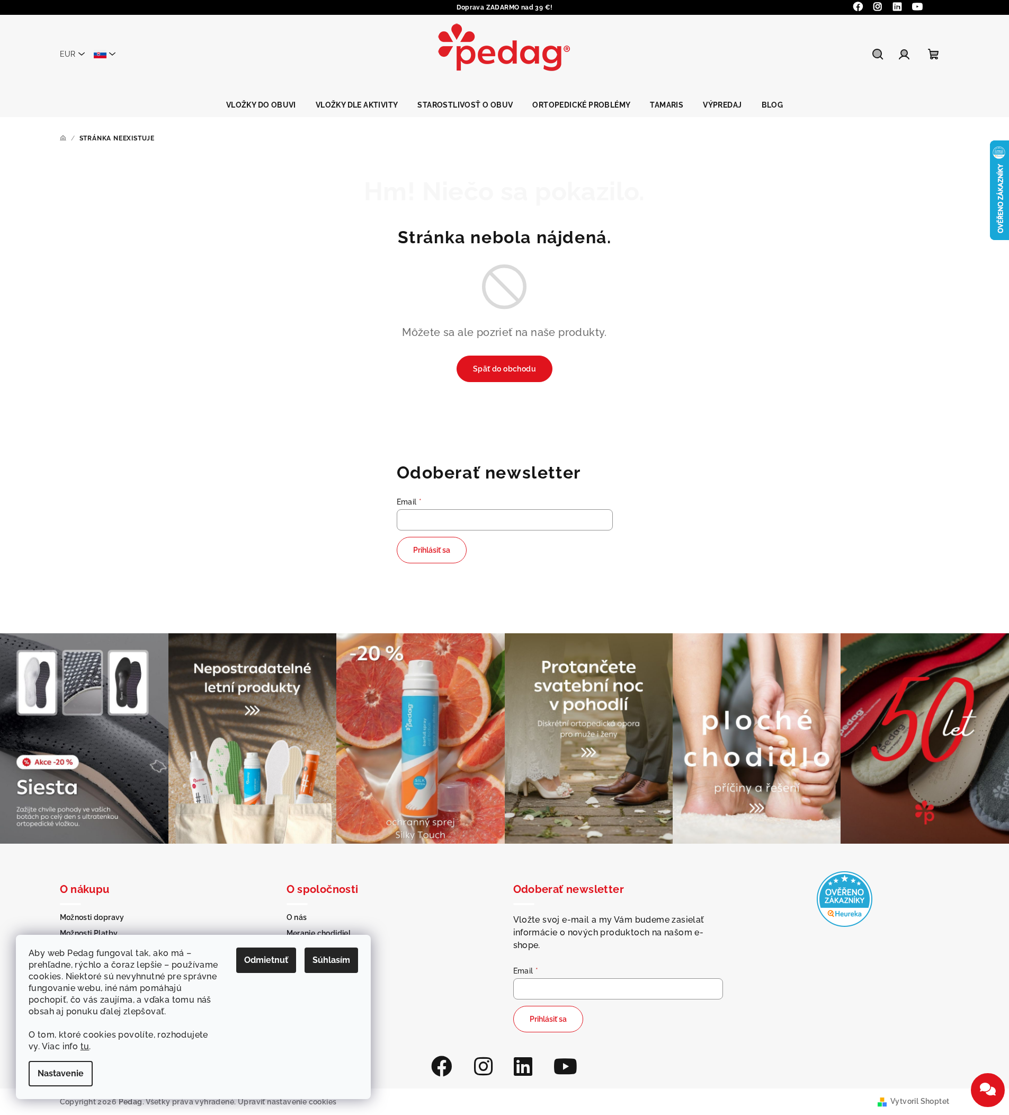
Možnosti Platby (89, 933)
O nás (297, 917)
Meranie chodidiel (319, 933)
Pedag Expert (311, 965)
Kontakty (303, 949)
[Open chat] (988, 1090)
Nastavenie (61, 1073)
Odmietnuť (266, 960)
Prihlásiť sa (431, 550)
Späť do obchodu (504, 369)
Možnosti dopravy (92, 917)
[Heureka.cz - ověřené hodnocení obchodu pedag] (844, 898)
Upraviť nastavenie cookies (287, 1102)
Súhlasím (331, 960)
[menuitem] (261, 105)
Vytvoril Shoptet (919, 1101)
